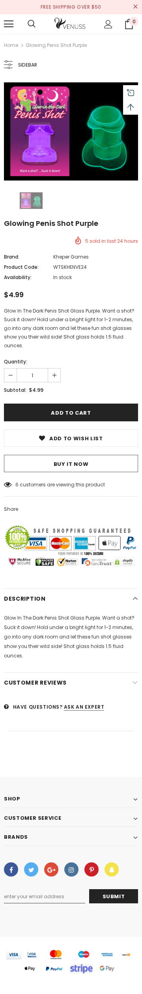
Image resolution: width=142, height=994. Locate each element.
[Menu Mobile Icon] (8, 24)
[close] (135, 7)
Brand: (11, 256)
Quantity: (15, 361)
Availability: (18, 277)
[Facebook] (11, 869)
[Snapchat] (112, 869)
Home (11, 45)
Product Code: (21, 267)
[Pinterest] (91, 869)
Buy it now (71, 464)
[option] (71, 131)
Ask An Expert (84, 707)
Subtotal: (15, 390)
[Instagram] (71, 869)
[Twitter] (31, 869)
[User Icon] (108, 24)
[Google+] (51, 869)
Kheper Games (71, 256)
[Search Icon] (32, 24)
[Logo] (70, 24)
